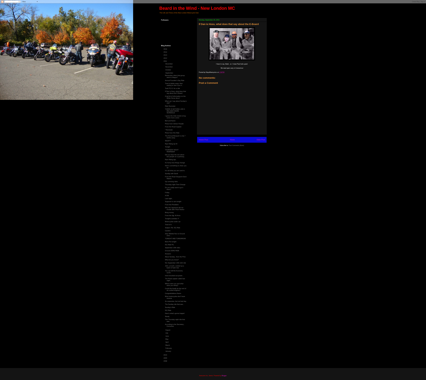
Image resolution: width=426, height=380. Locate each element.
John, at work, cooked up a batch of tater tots (174, 267)
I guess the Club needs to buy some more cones (175, 117)
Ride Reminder (170, 106)
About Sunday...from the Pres (175, 257)
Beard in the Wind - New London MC (197, 8)
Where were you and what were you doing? (174, 284)
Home (232, 140)
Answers (168, 254)
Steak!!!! (168, 141)
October (168, 70)
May (167, 339)
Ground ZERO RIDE (172, 251)
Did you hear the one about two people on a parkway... (175, 155)
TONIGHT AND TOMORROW (175, 238)
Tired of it (168, 224)
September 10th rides (172, 248)
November (169, 67)
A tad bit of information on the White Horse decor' (175, 97)
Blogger (224, 375)
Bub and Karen (170, 121)
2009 (166, 358)
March (167, 345)
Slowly (167, 316)
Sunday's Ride (170, 307)
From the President (171, 204)
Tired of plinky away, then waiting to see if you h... (174, 84)
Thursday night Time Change (175, 184)
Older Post (261, 140)
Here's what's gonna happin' (175, 313)
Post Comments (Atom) (236, 145)
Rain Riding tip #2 (171, 144)
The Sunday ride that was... (174, 304)
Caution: (168, 231)
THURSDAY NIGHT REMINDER (172, 151)
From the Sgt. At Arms (172, 215)
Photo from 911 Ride (172, 133)
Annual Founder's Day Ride (174, 80)
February (168, 348)
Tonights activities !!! (172, 218)
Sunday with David (171, 173)
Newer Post (203, 140)
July (167, 333)
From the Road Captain (173, 127)
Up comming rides (171, 181)
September (169, 73)
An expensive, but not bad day (175, 301)
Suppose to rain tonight (173, 201)
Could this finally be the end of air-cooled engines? (175, 289)
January (168, 351)
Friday (167, 192)
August (168, 330)
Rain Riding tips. (170, 159)
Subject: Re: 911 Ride (172, 228)
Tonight (167, 147)
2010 (166, 355)
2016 (166, 49)
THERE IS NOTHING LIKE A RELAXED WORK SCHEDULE (175, 111)
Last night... (169, 198)
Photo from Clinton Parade (174, 124)
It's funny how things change (175, 163)
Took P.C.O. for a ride (172, 88)
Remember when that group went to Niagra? (175, 76)
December (169, 64)
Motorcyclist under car (172, 221)
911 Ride (168, 310)
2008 (166, 361)
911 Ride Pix (169, 245)
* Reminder (169, 130)
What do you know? (172, 260)
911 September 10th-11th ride (175, 263)
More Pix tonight (170, 242)
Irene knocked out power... (174, 275)
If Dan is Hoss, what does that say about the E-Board (175, 92)
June (167, 336)
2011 (165, 61)
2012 (166, 58)
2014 (166, 52)
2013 (166, 55)
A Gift (167, 195)
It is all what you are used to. (175, 170)
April (167, 342)
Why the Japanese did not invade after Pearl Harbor (174, 208)
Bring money (169, 212)
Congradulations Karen (173, 293)
